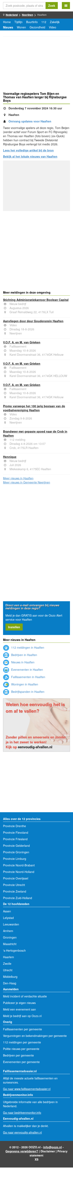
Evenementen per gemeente (21, 1062)
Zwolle (7, 963)
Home (7, 22)
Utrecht (7, 970)
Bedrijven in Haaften (23, 655)
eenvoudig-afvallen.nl (35, 746)
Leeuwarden (11, 924)
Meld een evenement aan (19, 1009)
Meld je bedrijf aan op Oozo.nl (22, 1016)
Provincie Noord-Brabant (19, 865)
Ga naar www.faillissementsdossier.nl (26, 1089)
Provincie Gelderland (16, 845)
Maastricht (9, 944)
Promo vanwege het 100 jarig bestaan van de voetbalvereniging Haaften (34, 408)
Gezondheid (37, 27)
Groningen (10, 937)
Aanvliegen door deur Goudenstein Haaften (33, 321)
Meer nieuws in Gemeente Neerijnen (26, 482)
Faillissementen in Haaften (27, 677)
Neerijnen (27, 15)
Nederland (12, 15)
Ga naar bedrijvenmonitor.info (22, 1112)
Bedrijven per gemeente (18, 1055)
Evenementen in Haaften (26, 669)
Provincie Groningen (16, 852)
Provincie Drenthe (14, 826)
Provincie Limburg (14, 859)
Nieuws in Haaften (22, 662)
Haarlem (8, 957)
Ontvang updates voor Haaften (30, 121)
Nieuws (8, 27)
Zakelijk (55, 22)
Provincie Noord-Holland (18, 872)
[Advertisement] (36, 64)
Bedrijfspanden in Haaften (27, 692)
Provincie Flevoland (15, 832)
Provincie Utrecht (14, 885)
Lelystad (8, 918)
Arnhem (8, 931)
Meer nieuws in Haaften (18, 478)
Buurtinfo (32, 22)
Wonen (21, 27)
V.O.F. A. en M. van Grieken (21, 342)
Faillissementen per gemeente (22, 1029)
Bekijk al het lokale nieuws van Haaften (30, 156)
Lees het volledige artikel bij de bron (28, 150)
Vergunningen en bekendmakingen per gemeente (35, 1036)
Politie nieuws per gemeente (21, 1049)
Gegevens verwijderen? (21, 1151)
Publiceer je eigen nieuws (19, 1003)
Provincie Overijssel (15, 878)
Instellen (14, 627)
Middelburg (10, 977)
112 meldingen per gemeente (22, 1042)
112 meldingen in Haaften (27, 647)
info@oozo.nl (52, 1147)
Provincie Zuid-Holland (17, 898)
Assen (7, 911)
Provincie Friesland (15, 839)
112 (43, 22)
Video (52, 27)
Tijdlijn (18, 22)
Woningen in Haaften (24, 684)
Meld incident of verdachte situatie (25, 996)
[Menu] (66, 5)
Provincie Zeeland (14, 891)
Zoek (51, 5)
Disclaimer (48, 1151)
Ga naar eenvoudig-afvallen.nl (22, 1132)
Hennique (9, 457)
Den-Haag (9, 983)
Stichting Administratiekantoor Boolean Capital (36, 300)
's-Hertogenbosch (14, 950)
